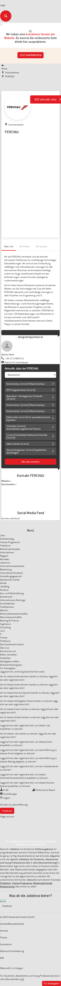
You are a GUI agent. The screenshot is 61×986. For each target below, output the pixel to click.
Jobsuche (5, 562)
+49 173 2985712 (14, 358)
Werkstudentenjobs (10, 549)
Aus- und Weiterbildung (12, 593)
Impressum (6, 944)
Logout (6, 797)
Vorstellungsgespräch (11, 576)
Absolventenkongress (11, 664)
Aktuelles (4, 559)
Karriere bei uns (8, 651)
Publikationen (7, 606)
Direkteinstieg (7, 538)
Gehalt (3, 583)
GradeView (5, 658)
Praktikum (5, 545)
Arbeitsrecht (6, 596)
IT (1, 634)
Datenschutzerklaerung (12, 951)
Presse (3, 937)
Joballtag (4, 586)
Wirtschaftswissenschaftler (14, 613)
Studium (4, 589)
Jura (2, 630)
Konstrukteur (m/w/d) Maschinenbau (25, 383)
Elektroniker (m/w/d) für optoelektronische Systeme (28, 418)
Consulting (5, 627)
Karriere (4, 930)
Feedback (7, 810)
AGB (2, 957)
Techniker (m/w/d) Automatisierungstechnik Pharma (23, 427)
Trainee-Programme (10, 542)
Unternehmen (7, 552)
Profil (5, 790)
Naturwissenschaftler (11, 617)
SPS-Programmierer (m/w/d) (20, 390)
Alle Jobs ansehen (31, 461)
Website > (6, 480)
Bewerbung (6, 569)
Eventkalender (7, 603)
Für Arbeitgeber (8, 668)
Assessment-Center (10, 579)
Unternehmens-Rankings (12, 600)
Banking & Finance (9, 620)
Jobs (2, 535)
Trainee (3, 637)
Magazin (4, 555)
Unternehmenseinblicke (12, 566)
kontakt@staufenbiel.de (12, 923)
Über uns (8, 246)
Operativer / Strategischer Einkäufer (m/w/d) (24, 397)
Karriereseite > (9, 484)
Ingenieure (5, 623)
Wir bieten (24, 246)
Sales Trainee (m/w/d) (17, 443)
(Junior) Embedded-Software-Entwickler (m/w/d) (26, 436)
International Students (11, 572)
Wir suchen (41, 246)
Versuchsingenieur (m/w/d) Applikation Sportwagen (26, 451)
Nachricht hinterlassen (16, 362)
